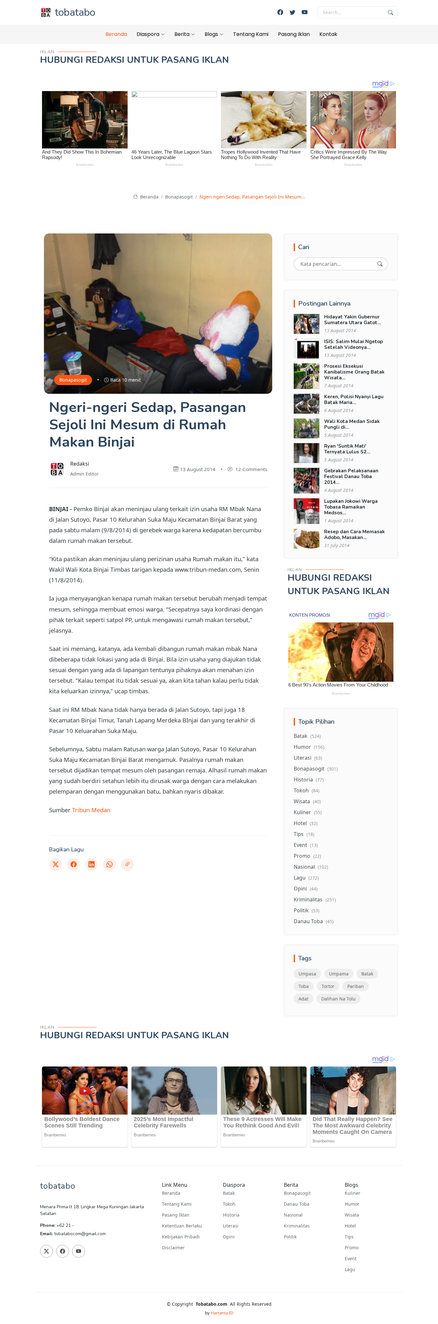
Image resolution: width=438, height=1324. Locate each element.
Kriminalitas (315, 899)
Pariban (355, 986)
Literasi (308, 757)
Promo (307, 855)
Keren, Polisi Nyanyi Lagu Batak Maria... (353, 399)
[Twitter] (292, 12)
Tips (304, 834)
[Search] (380, 264)
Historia (309, 779)
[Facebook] (280, 12)
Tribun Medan (91, 810)
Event (306, 844)
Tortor (328, 986)
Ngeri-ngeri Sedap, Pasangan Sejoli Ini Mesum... (252, 197)
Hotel (305, 823)
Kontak (328, 34)
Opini (305, 888)
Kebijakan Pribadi (181, 1237)
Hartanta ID (222, 1313)
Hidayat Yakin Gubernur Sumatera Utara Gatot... (352, 320)
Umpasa (307, 974)
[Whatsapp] (109, 864)
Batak (307, 735)
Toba (304, 986)
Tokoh (306, 790)
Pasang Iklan (294, 34)
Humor (309, 746)
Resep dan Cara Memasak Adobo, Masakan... (354, 534)
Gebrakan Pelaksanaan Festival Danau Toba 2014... (351, 476)
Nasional (311, 866)
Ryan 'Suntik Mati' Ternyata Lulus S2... (347, 449)
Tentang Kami (250, 34)
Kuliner (308, 812)
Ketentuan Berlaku (182, 1226)
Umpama (339, 974)
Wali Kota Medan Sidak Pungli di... (352, 424)
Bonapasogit (179, 197)
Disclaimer (173, 1247)
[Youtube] (304, 12)
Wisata (307, 801)
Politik (306, 910)
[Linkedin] (91, 864)
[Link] (127, 864)
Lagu (306, 877)
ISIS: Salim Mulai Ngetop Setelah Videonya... (353, 344)
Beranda (116, 34)
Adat (303, 999)
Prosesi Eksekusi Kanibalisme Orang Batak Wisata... (354, 372)
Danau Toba (313, 921)
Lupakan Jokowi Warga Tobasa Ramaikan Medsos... (351, 507)
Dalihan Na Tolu (338, 999)
